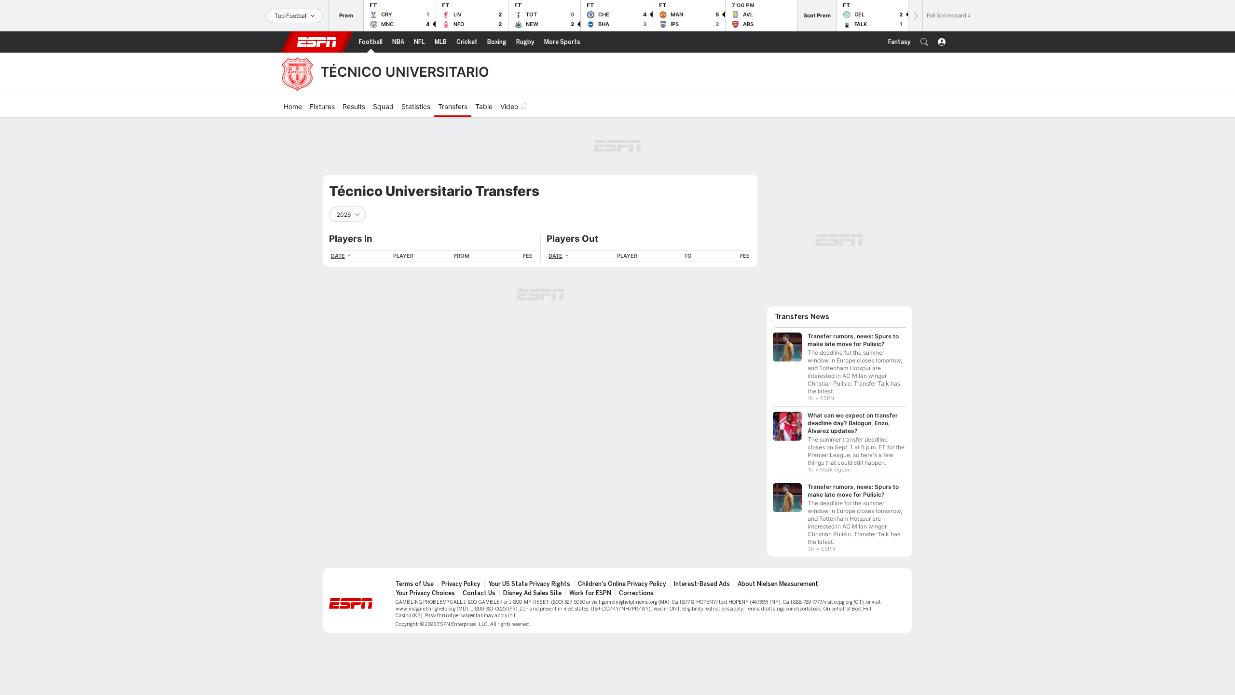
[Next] (915, 15)
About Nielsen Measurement (778, 584)
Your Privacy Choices (425, 593)
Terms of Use (415, 584)
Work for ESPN (590, 593)
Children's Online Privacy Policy (622, 584)
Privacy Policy (460, 584)
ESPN (317, 42)
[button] (924, 42)
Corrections (636, 593)
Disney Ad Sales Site (532, 593)
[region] (432, 256)
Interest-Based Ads (702, 584)
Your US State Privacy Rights (529, 584)
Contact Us (479, 593)
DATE (338, 255)
